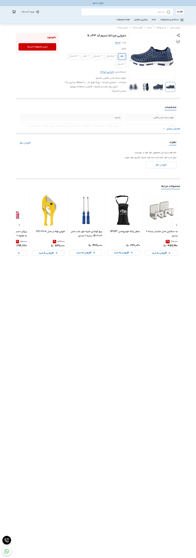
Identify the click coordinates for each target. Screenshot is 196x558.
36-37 (96, 56)
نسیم (118, 42)
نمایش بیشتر (173, 128)
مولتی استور (175, 27)
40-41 (120, 64)
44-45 (110, 56)
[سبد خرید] (14, 12)
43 (85, 56)
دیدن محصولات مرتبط (37, 46)
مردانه (149, 27)
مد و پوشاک (161, 27)
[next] (19, 225)
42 (122, 56)
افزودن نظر (25, 142)
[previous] (176, 225)
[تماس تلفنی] (6, 540)
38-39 (73, 56)
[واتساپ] (6, 551)
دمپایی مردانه (122, 27)
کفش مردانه (137, 27)
